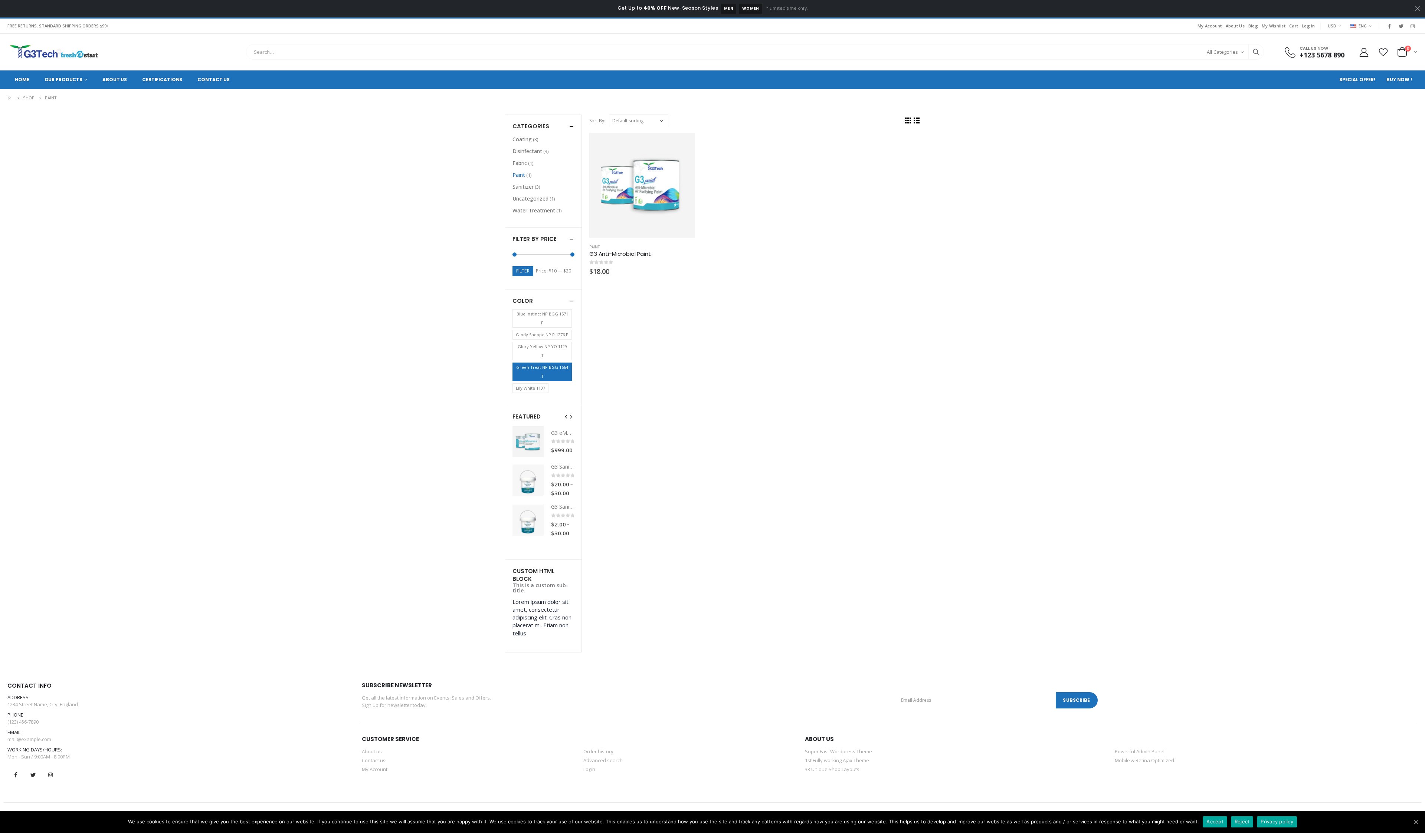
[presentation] (566, 416)
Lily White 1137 (530, 388)
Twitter (33, 774)
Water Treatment (533, 210)
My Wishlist (1273, 26)
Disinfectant (527, 151)
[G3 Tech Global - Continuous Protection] (53, 52)
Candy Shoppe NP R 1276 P (542, 334)
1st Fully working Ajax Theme (837, 760)
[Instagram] (1412, 26)
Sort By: (597, 121)
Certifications (162, 79)
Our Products (64, 79)
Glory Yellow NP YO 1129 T (542, 351)
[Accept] (1415, 822)
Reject (1242, 821)
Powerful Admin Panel (1139, 751)
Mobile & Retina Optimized (1144, 760)
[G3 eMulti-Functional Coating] (528, 441)
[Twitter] (1401, 26)
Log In (1308, 26)
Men (728, 8)
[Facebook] (1389, 26)
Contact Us (213, 79)
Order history (598, 751)
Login (589, 769)
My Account (1210, 26)
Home (22, 79)
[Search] (1256, 51)
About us (372, 751)
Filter (523, 271)
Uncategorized (530, 198)
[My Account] (1363, 52)
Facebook (15, 774)
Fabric (519, 162)
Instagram (50, 774)
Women (750, 8)
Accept (1214, 821)
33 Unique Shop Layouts (832, 769)
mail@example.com (29, 739)
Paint (594, 246)
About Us (1235, 26)
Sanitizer (523, 186)
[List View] (916, 120)
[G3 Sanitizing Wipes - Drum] (528, 480)
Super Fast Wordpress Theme (838, 751)
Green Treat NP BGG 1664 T (542, 371)
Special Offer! (1357, 79)
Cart (1293, 26)
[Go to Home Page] (10, 97)
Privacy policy (1277, 821)
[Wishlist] (1383, 52)
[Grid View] (908, 120)
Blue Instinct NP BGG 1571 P (542, 318)
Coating (522, 139)
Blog (1253, 26)
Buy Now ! (1399, 79)
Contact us (374, 760)
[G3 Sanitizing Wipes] (528, 520)
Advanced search (603, 760)
